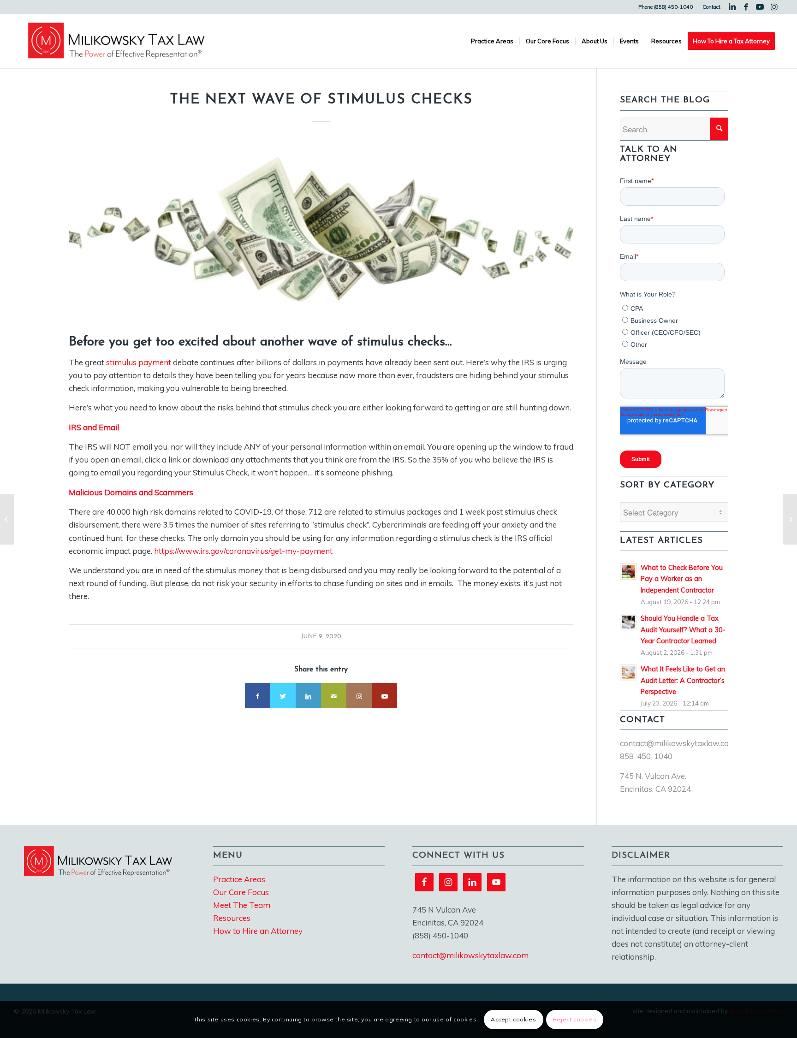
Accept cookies (513, 1019)
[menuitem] (666, 7)
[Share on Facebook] (257, 695)
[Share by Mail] (333, 695)
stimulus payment (138, 362)
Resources (231, 918)
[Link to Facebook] (746, 7)
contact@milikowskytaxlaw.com (678, 743)
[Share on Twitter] (283, 695)
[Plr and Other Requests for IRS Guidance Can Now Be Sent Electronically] (790, 519)
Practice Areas (239, 879)
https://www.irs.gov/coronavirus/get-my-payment (243, 551)
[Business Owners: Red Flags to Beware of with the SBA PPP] (7, 519)
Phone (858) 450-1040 (665, 7)
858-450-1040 (646, 756)
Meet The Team (241, 905)
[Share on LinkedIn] (308, 695)
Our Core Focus (241, 892)
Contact (711, 7)
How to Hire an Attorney (258, 931)
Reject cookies (574, 1019)
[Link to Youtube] (760, 7)
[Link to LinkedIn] (732, 7)
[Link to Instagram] (774, 7)
